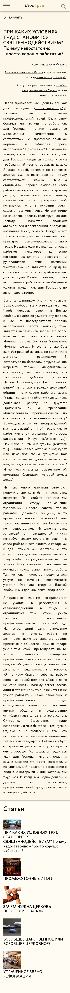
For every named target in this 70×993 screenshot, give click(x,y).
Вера (34, 5)
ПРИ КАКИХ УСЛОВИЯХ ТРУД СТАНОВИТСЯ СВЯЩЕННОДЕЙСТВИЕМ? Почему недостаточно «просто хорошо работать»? (34, 842)
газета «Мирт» (56, 64)
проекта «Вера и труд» (51, 77)
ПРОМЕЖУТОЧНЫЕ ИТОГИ (28, 879)
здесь (63, 95)
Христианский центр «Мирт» (24, 72)
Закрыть (16, 17)
